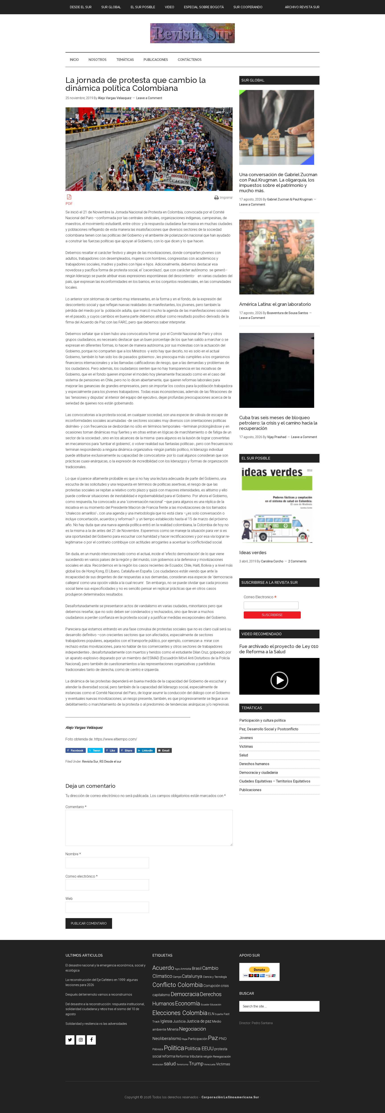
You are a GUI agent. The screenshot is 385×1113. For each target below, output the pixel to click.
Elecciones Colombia (179, 1013)
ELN (211, 1014)
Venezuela (209, 1064)
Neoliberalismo (166, 1038)
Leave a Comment (149, 98)
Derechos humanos (254, 764)
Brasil (196, 968)
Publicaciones (250, 790)
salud (170, 1063)
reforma (168, 1056)
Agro (177, 969)
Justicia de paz (198, 1021)
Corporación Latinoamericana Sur (192, 33)
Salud (243, 755)
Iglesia (166, 1021)
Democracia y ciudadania (258, 772)
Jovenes (246, 738)
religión (207, 1056)
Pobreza (157, 1049)
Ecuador (205, 1004)
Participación (197, 1039)
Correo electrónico (82, 876)
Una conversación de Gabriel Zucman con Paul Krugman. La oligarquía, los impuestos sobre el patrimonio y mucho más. (278, 182)
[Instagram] (80, 1040)
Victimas (246, 746)
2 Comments (297, 561)
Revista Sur (90, 761)
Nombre (73, 854)
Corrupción (211, 986)
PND (223, 1038)
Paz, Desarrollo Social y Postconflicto (268, 729)
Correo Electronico (260, 597)
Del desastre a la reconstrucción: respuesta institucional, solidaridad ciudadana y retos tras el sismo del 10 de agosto (105, 1009)
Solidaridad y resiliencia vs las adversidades (96, 1023)
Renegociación (222, 1056)
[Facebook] (91, 1040)
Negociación (192, 1029)
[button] (279, 680)
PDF (69, 204)
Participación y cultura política (262, 720)
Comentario (76, 807)
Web (69, 899)
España (219, 1014)
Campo (177, 976)
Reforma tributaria (189, 1056)
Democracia (185, 994)
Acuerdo (163, 967)
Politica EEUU (199, 1048)
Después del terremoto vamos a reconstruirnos (99, 994)
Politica (174, 1048)
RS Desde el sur (110, 761)
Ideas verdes (252, 552)
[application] (279, 680)
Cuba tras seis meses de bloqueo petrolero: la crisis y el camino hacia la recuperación (278, 423)
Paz (213, 1037)
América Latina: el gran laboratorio (275, 304)
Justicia (179, 1021)
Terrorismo (182, 1064)
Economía (187, 1003)
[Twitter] (70, 1040)
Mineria (172, 1029)
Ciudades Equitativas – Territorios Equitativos (274, 781)
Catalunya (192, 976)
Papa (184, 1039)
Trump (196, 1063)
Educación (215, 1004)
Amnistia (185, 968)
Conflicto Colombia (177, 984)
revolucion (157, 1064)
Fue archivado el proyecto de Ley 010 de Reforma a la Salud (278, 649)
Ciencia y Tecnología (215, 976)
